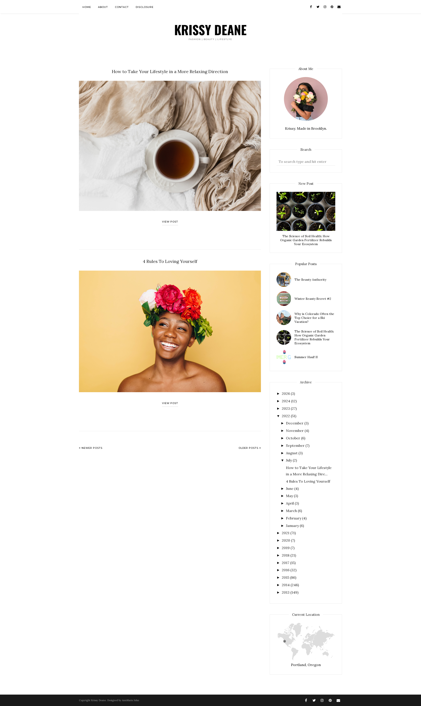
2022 (286, 416)
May (290, 496)
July (289, 460)
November (295, 430)
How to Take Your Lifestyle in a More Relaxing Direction (170, 71)
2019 (286, 548)
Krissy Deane (98, 700)
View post (170, 221)
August (292, 453)
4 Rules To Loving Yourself (170, 261)
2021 (286, 533)
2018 (286, 555)
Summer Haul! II (306, 357)
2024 (286, 401)
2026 (286, 393)
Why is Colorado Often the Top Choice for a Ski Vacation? (314, 318)
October (293, 438)
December (295, 423)
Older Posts (248, 447)
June (290, 488)
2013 (286, 592)
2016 (286, 570)
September (295, 445)
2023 (286, 408)
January (293, 525)
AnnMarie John (130, 700)
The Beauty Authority (310, 280)
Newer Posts (92, 447)
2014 (286, 585)
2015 (286, 577)
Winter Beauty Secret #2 (312, 299)
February (294, 518)
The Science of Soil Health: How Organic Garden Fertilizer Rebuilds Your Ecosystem (306, 240)
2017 (286, 562)
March (292, 510)
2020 (286, 540)
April (290, 503)
